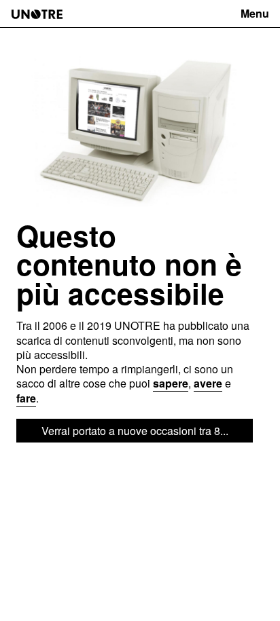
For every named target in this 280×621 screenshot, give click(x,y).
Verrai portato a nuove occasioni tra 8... (134, 430)
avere (208, 383)
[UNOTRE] (37, 14)
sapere (170, 383)
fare (26, 398)
